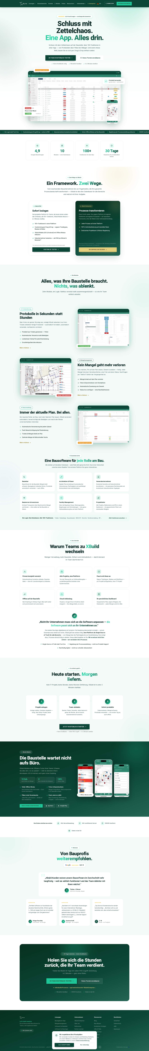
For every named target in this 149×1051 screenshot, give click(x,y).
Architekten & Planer (66, 481)
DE (99, 3)
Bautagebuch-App (60, 1020)
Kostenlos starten (124, 3)
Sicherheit (117, 1020)
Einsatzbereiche (42, 3)
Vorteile (50, 3)
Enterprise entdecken (97, 249)
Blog (95, 1020)
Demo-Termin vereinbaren (91, 58)
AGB (115, 1026)
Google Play (63, 806)
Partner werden (79, 1029)
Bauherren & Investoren (30, 502)
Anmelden (110, 3)
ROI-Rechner (98, 1031)
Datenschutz (117, 1023)
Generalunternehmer (103, 481)
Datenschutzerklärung (82, 1040)
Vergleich (97, 1034)
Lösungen (31, 3)
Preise (63, 3)
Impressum (117, 1029)
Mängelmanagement (60, 1023)
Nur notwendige (84, 1045)
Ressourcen (70, 3)
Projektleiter (100, 502)
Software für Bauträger (61, 1029)
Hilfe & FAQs (97, 1029)
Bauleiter (25, 481)
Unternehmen (81, 3)
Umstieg (96, 1037)
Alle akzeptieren (64, 1045)
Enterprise (92, 3)
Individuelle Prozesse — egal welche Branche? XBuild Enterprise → (75, 987)
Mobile (58, 3)
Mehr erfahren (24, 348)
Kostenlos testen (50, 249)
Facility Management (66, 502)
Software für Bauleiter (61, 1026)
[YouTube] (99, 1047)
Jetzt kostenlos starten (73, 727)
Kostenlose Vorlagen (100, 1026)
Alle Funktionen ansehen (117, 518)
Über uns (77, 1023)
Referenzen (77, 1026)
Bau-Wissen (97, 1023)
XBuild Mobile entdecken (30, 806)
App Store (50, 806)
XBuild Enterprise (79, 1020)
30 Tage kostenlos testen (59, 58)
